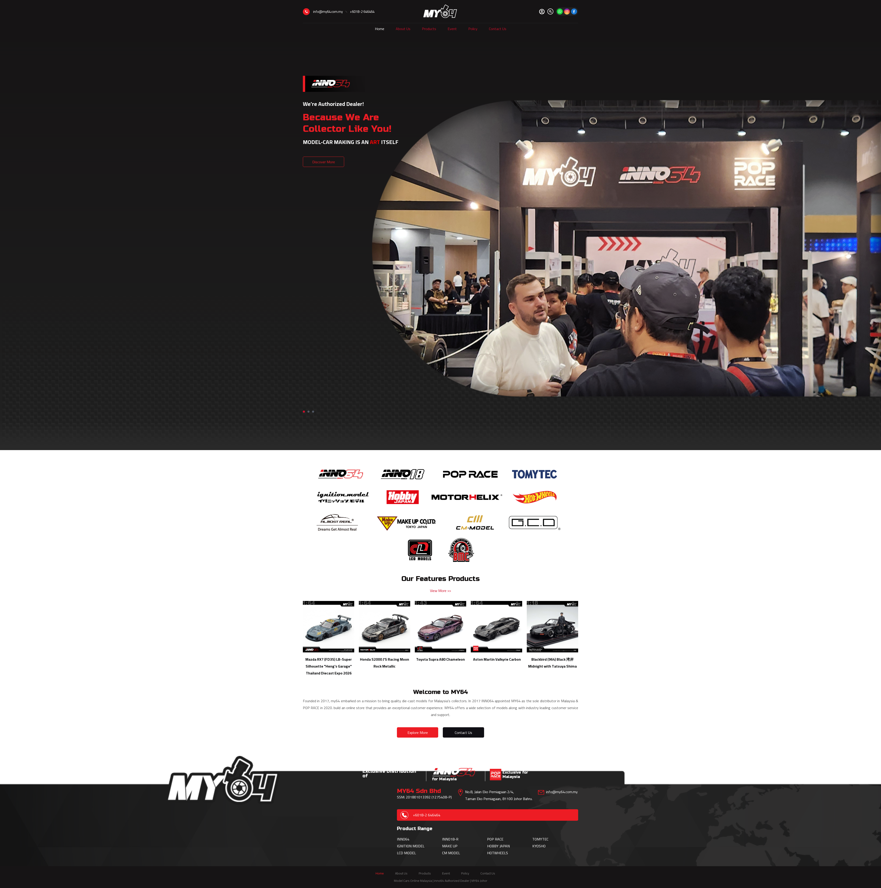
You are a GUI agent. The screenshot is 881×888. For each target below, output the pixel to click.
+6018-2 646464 (362, 11)
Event (452, 28)
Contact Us (497, 28)
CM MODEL (451, 852)
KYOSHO (539, 846)
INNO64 (403, 839)
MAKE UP (449, 846)
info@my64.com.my (328, 11)
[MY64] (574, 11)
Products (429, 28)
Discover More (323, 161)
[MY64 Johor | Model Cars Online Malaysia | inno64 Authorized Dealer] (440, 11)
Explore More (417, 732)
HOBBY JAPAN (498, 846)
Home (379, 28)
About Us (403, 28)
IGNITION (405, 846)
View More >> (440, 590)
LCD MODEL (406, 852)
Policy (472, 28)
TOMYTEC (540, 839)
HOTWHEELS (497, 852)
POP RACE (495, 839)
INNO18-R (450, 839)
